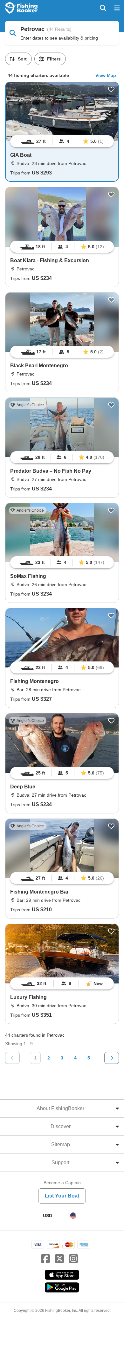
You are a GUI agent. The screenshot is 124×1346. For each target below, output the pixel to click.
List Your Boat (62, 1195)
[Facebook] (45, 1259)
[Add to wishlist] (111, 89)
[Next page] (111, 1058)
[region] (62, 141)
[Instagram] (73, 1259)
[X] (59, 1259)
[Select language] (73, 1216)
